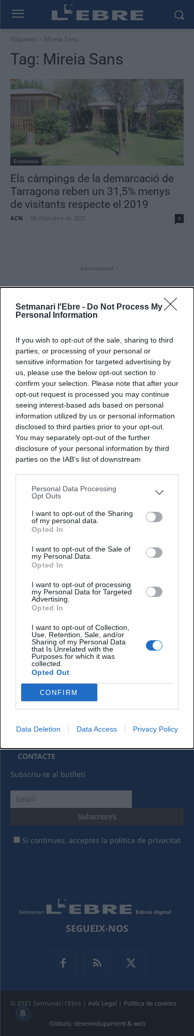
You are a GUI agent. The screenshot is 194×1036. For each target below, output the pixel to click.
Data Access (97, 729)
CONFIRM (59, 693)
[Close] (174, 307)
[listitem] (97, 492)
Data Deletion (38, 729)
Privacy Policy (155, 729)
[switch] (154, 517)
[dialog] (97, 518)
